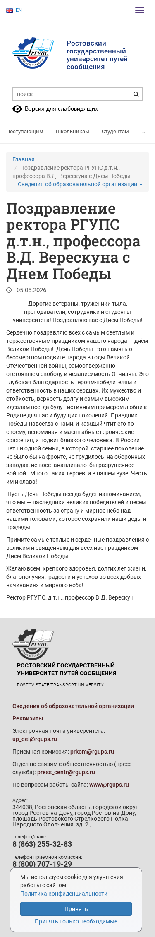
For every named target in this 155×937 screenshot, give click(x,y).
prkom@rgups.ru (92, 751)
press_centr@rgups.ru (66, 772)
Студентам (115, 131)
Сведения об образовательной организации (78, 184)
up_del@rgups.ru (34, 739)
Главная (23, 159)
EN (19, 9)
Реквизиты (27, 718)
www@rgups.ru (109, 784)
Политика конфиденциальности (63, 893)
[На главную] (36, 53)
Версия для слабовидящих (61, 108)
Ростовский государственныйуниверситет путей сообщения (97, 55)
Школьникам (72, 131)
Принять (76, 909)
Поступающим (24, 131)
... (143, 131)
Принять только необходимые (76, 921)
